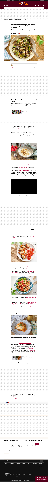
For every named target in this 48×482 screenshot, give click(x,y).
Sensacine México (18, 474)
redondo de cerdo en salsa (30, 268)
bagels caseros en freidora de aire (24, 170)
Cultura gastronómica (20, 446)
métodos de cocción (30, 306)
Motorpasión (29, 464)
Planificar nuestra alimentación (16, 67)
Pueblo (14, 19)
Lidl (9, 19)
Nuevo (6, 5)
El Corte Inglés (22, 19)
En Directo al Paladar (24, 111)
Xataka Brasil (6, 475)
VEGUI (31, 7)
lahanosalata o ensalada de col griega (18, 269)
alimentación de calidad (29, 348)
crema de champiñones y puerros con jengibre (23, 273)
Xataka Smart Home (6, 468)
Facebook (41, 5)
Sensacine (17, 464)
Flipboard (19, 33)
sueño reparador (32, 350)
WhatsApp (35, 5)
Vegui (18, 443)
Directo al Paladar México (24, 474)
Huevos (19, 450)
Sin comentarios (14, 33)
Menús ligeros (16, 398)
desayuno (34, 174)
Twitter (18, 33)
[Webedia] (6, 460)
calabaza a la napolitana (32, 237)
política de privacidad (34, 445)
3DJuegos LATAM (12, 474)
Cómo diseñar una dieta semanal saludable (28, 112)
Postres (12, 443)
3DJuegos (11, 464)
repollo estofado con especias (31, 297)
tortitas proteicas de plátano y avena (24, 161)
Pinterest (36, 453)
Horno (12, 450)
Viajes (5, 445)
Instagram (40, 5)
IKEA (25, 19)
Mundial (12, 19)
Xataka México (6, 474)
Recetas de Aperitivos (12, 446)
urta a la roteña (19, 299)
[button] (16, 64)
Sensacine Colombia (17, 476)
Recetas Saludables (12, 448)
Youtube (38, 5)
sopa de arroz (33, 267)
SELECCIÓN (26, 7)
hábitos (14, 396)
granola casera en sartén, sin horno (23, 167)
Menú (4, 5)
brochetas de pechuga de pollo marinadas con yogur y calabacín (22, 266)
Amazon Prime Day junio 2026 (7, 450)
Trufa (19, 19)
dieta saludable (22, 364)
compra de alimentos (18, 104)
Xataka (5, 464)
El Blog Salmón (41, 464)
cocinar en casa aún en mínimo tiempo (25, 343)
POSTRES (17, 7)
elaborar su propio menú (17, 128)
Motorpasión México (29, 474)
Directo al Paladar (24, 464)
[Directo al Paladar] (24, 3)
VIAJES (22, 7)
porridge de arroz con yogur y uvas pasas (24, 138)
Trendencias (34, 464)
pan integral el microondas (25, 164)
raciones (16, 129)
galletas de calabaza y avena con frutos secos (27, 168)
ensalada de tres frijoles (27, 232)
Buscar (7, 5)
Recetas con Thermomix (6, 443)
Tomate (17, 19)
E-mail (43, 5)
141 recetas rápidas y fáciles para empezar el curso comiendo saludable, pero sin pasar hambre (28, 358)
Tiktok (37, 5)
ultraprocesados (31, 200)
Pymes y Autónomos (40, 466)
